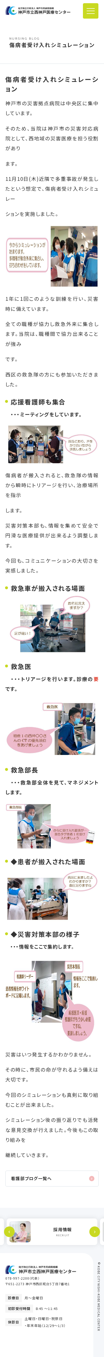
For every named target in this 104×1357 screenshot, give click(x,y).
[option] (52, 1231)
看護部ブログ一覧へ (31, 1178)
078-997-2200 (17, 1278)
